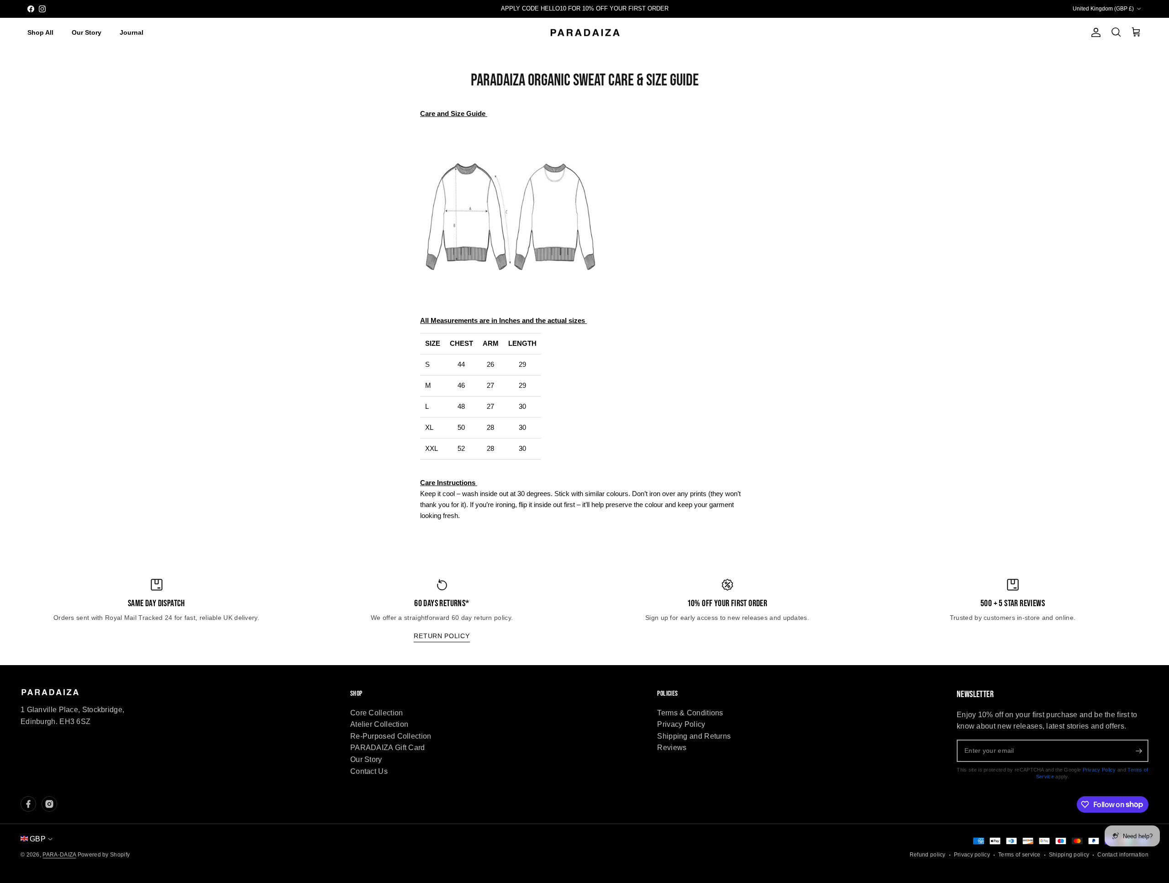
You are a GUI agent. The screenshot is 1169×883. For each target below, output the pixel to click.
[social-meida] (28, 804)
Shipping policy (1069, 854)
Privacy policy (972, 854)
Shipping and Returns (694, 736)
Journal (131, 32)
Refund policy (928, 854)
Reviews (671, 747)
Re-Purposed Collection (391, 736)
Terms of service (1019, 854)
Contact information (1122, 854)
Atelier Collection (379, 724)
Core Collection (376, 713)
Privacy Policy (681, 724)
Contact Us (369, 771)
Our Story (86, 32)
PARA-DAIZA (59, 854)
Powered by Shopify (104, 854)
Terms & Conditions (690, 713)
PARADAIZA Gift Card (387, 747)
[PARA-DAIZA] (585, 33)
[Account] (1094, 32)
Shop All (40, 32)
